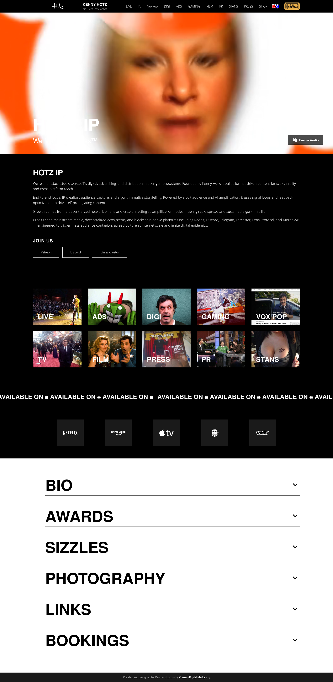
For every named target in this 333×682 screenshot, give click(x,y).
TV (139, 6)
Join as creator (109, 252)
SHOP (263, 6)
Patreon (46, 252)
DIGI (167, 6)
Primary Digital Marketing (194, 677)
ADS (179, 6)
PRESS (248, 6)
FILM (210, 6)
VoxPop (152, 6)
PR (221, 6)
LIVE (129, 6)
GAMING (194, 6)
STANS (233, 6)
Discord (75, 252)
